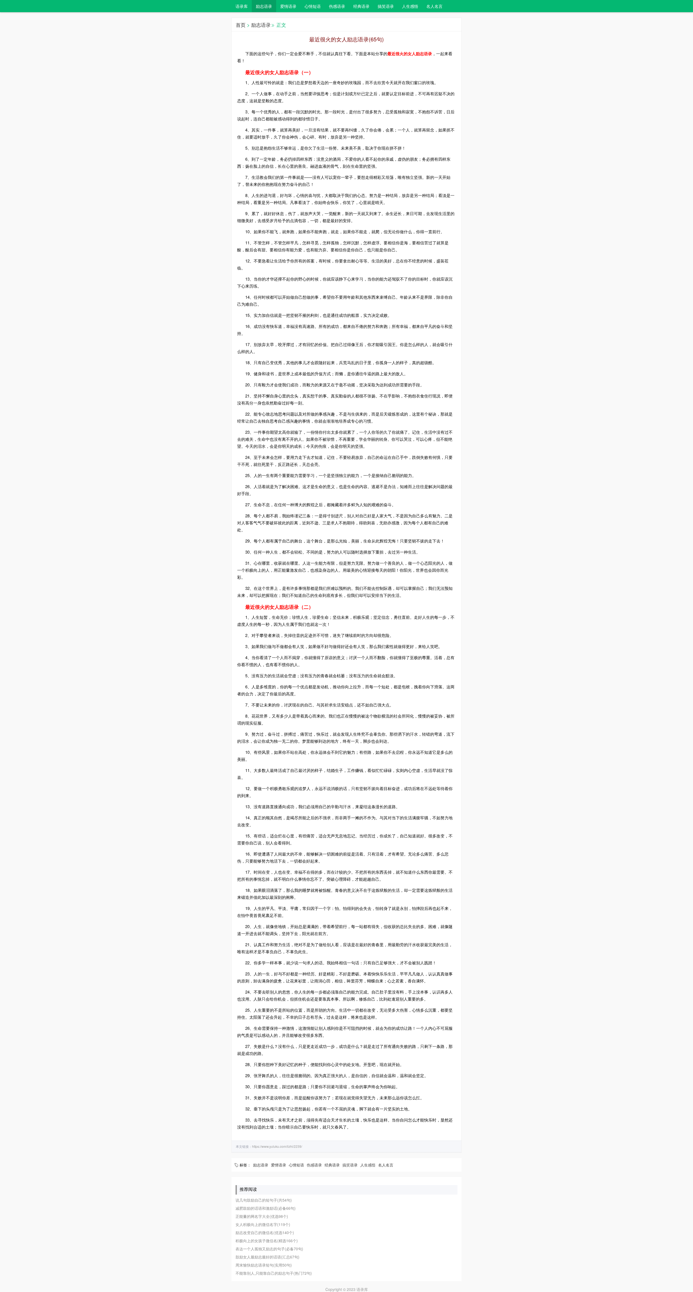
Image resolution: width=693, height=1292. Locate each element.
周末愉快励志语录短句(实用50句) (264, 1265)
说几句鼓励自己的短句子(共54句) (264, 1200)
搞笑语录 (386, 6)
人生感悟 (410, 6)
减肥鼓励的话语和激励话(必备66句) (266, 1208)
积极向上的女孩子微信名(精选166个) (267, 1240)
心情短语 (313, 6)
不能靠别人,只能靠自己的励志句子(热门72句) (274, 1273)
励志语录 (264, 6)
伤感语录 (337, 6)
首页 (241, 24)
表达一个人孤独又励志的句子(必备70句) (269, 1248)
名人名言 (434, 6)
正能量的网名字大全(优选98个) (262, 1216)
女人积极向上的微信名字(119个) (263, 1224)
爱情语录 (288, 6)
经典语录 (361, 6)
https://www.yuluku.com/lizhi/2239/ (277, 1146)
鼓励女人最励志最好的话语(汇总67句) (267, 1257)
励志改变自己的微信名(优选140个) (265, 1232)
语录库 (242, 6)
